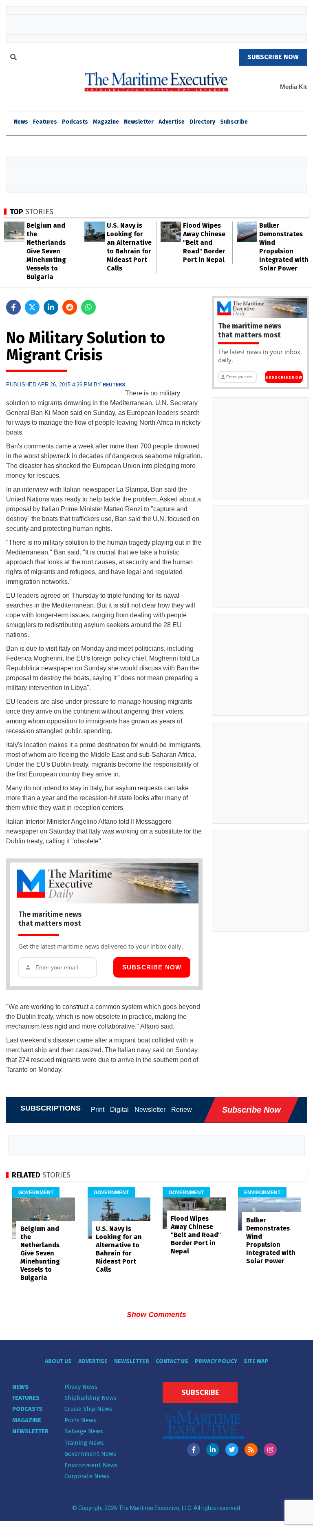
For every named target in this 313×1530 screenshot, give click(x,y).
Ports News (80, 1420)
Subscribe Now (152, 967)
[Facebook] (193, 1449)
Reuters (114, 384)
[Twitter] (231, 1449)
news (21, 121)
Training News (84, 1442)
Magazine (106, 121)
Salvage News (83, 1431)
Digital (119, 1109)
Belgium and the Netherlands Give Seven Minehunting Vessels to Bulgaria (46, 251)
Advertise (172, 121)
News (20, 1386)
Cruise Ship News (88, 1408)
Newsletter (139, 121)
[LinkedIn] (212, 1449)
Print (97, 1109)
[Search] (13, 58)
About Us (58, 1361)
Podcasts (75, 121)
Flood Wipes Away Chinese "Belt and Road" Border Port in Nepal (204, 243)
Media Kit (293, 86)
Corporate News (86, 1476)
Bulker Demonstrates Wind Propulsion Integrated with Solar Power (270, 1240)
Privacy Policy (216, 1361)
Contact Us (172, 1361)
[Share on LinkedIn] (51, 307)
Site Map (256, 1361)
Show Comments (156, 1314)
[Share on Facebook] (13, 307)
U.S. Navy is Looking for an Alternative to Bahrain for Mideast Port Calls (119, 1249)
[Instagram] (270, 1449)
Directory (202, 121)
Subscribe (234, 121)
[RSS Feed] (251, 1449)
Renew (181, 1109)
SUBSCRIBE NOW (273, 57)
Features (45, 121)
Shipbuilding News (90, 1397)
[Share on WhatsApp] (88, 307)
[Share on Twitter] (32, 307)
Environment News (91, 1465)
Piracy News (80, 1386)
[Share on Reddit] (69, 307)
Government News (90, 1453)
